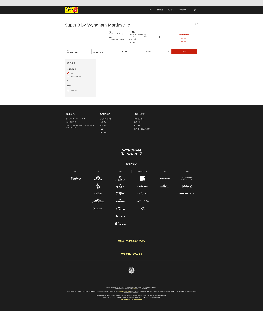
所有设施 (183, 38)
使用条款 (137, 125)
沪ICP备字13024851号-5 (125, 299)
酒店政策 (183, 41)
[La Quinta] (120, 179)
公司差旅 (103, 122)
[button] (80, 69)
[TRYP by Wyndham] (143, 179)
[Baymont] (120, 209)
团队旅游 (103, 125)
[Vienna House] (143, 201)
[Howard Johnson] (98, 201)
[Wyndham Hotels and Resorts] (165, 179)
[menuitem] (151, 10)
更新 (184, 51)
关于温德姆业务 (105, 119)
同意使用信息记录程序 (142, 129)
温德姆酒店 (131, 164)
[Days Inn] (98, 179)
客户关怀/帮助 (71, 122)
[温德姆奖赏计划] (131, 152)
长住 (75, 171)
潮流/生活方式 (142, 171)
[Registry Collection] (187, 179)
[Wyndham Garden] (120, 194)
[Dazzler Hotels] (143, 194)
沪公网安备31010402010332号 (137, 299)
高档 (165, 171)
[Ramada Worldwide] (120, 216)
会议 (101, 129)
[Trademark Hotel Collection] (165, 186)
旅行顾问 (103, 132)
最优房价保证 (139, 119)
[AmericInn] (120, 201)
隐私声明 (137, 122)
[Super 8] (98, 186)
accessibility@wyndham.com (124, 291)
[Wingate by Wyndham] (120, 186)
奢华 (187, 171)
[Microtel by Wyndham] (98, 194)
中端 (120, 171)
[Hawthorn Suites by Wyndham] (76, 179)
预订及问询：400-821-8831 (75, 119)
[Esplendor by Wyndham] (143, 186)
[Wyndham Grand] (187, 194)
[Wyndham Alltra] (143, 209)
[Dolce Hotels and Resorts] (187, 186)
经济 (98, 171)
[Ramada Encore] (120, 224)
